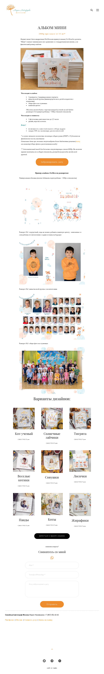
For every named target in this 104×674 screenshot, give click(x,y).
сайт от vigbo (52, 668)
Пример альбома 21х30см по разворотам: (52, 173)
